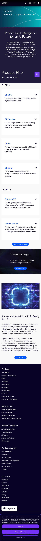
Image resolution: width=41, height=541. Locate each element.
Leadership (4, 480)
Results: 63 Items (9, 77)
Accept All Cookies (20, 532)
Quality (3, 495)
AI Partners (4, 435)
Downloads (5, 454)
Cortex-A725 (10, 199)
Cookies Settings (20, 537)
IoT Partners (5, 441)
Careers (4, 492)
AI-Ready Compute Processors (19, 14)
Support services (6, 466)
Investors (4, 483)
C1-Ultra (8, 95)
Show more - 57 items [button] (20, 244)
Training (3, 469)
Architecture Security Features (11, 418)
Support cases (6, 457)
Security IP (4, 387)
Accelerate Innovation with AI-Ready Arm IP (20, 318)
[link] (5, 3)
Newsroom (4, 489)
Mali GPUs (4, 381)
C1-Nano (8, 168)
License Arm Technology (9, 399)
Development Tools (7, 396)
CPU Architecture (7, 412)
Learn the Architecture (8, 409)
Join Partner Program (8, 429)
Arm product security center (10, 460)
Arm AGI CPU (5, 372)
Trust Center (5, 498)
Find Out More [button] (21, 358)
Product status (6, 463)
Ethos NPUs (5, 384)
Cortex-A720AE (11, 223)
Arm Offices (5, 486)
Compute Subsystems (8, 375)
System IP (4, 393)
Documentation (6, 451)
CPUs (3, 378)
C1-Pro (8, 143)
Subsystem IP (5, 390)
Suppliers (4, 500)
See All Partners (6, 432)
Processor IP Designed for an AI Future (20, 34)
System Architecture (8, 415)
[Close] (38, 516)
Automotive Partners (8, 438)
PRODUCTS (8, 11)
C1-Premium (10, 119)
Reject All (20, 526)
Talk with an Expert (20, 254)
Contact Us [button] (20, 268)
